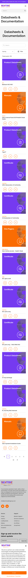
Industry (3, 518)
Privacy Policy (18, 576)
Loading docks (4, 520)
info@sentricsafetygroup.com (8, 501)
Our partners (17, 525)
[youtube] (2, 506)
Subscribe (23, 541)
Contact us (16, 520)
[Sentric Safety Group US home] (5, 6)
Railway (3, 523)
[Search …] (25, 11)
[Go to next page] (17, 460)
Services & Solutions (19, 518)
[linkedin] (7, 506)
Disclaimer (3, 527)
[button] (26, 546)
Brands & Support (18, 516)
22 (13, 460)
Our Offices (16, 523)
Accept (14, 573)
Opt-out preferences (11, 576)
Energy (2, 516)
